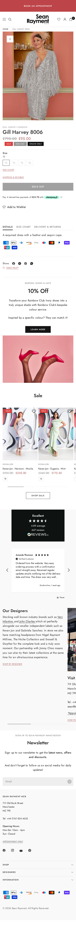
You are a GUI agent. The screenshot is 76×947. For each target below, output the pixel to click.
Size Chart (8, 170)
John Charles (27, 621)
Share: (6, 263)
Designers (9, 872)
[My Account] (65, 19)
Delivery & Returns (47, 227)
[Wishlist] (58, 19)
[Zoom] (10, 39)
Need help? (12, 267)
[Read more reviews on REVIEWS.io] (38, 535)
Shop (6, 864)
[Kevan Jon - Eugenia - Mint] (55, 434)
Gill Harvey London (15, 127)
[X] (20, 263)
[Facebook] (14, 263)
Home (5, 29)
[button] (14, 207)
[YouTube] (23, 851)
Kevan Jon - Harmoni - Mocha (18, 468)
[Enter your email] (69, 781)
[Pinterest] (26, 263)
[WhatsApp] (32, 263)
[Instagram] (15, 850)
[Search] (10, 19)
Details (8, 227)
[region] (38, 570)
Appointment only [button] (13, 841)
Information (11, 879)
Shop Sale (37, 495)
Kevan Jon (8, 464)
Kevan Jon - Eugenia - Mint (51, 468)
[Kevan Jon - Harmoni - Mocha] (20, 434)
